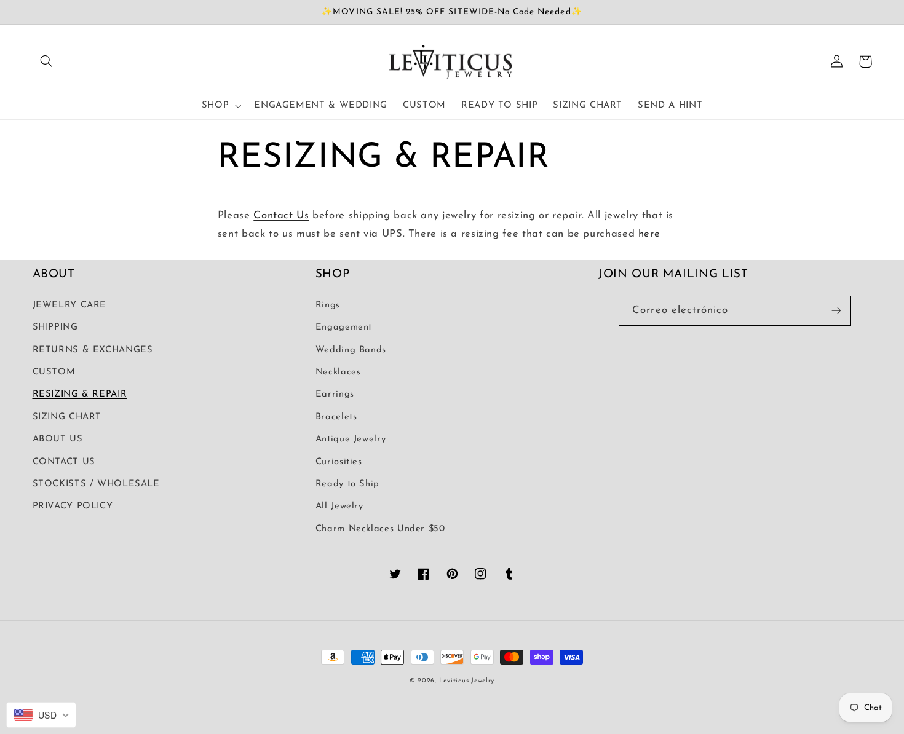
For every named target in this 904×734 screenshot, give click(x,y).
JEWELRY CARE (70, 305)
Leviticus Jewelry (467, 680)
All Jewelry (339, 506)
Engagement (343, 327)
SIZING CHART (67, 417)
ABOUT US (58, 439)
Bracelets (336, 417)
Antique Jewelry (350, 439)
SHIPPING (55, 327)
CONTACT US (64, 462)
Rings (327, 305)
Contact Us (281, 215)
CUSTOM (54, 372)
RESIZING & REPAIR (80, 394)
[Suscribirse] (836, 311)
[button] (47, 61)
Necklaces (338, 372)
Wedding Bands (350, 350)
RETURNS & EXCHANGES (93, 350)
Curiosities (338, 462)
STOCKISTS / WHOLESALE (96, 484)
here (649, 234)
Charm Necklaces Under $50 (380, 529)
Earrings (334, 394)
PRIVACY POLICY (73, 506)
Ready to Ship (347, 484)
